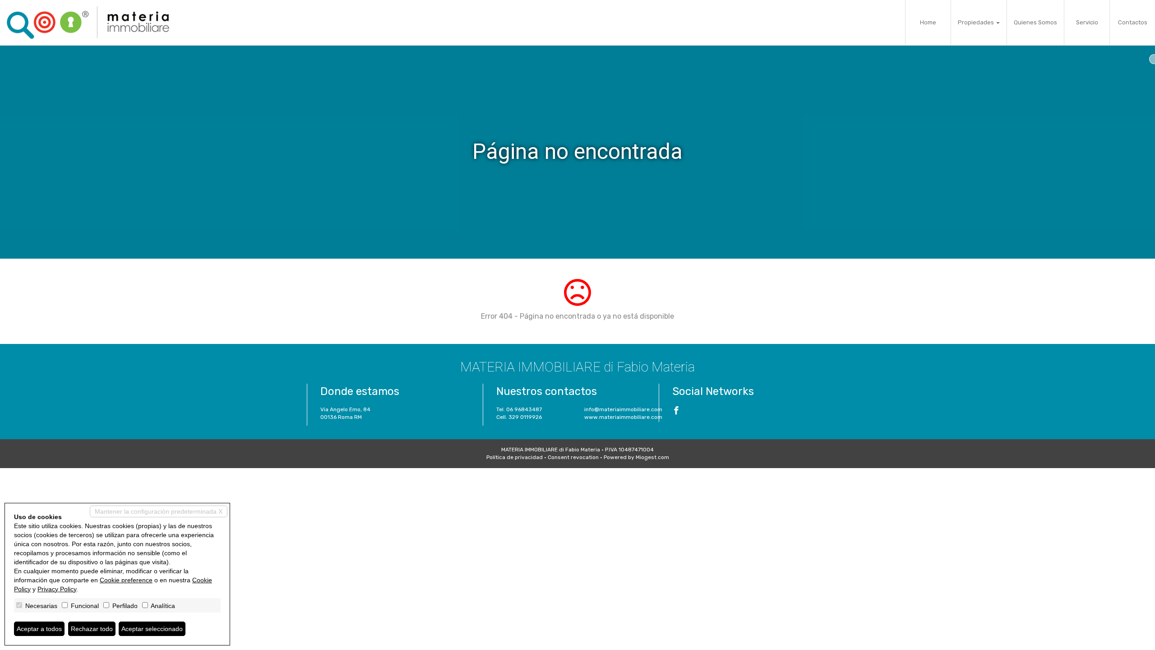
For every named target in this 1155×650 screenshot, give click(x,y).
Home (928, 22)
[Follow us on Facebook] (676, 412)
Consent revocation (573, 457)
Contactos (1132, 22)
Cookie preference (126, 580)
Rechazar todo (92, 628)
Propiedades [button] (976, 22)
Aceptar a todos (39, 628)
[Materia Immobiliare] (88, 22)
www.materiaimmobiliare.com (623, 417)
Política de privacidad (514, 457)
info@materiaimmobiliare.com (623, 409)
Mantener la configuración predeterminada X (158, 511)
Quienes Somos (1035, 22)
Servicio (1087, 22)
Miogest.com (652, 457)
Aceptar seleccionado (152, 628)
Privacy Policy (56, 589)
